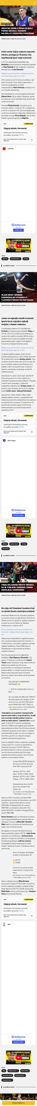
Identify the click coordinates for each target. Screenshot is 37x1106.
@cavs (18, 764)
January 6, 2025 (26, 794)
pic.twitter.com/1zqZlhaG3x (25, 707)
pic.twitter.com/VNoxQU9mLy (24, 875)
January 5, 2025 (22, 709)
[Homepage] (34, 3)
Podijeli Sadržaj (17, 1103)
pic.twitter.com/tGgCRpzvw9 (23, 792)
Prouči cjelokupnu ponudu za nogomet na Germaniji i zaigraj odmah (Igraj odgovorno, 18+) (17, 631)
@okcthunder (14, 702)
